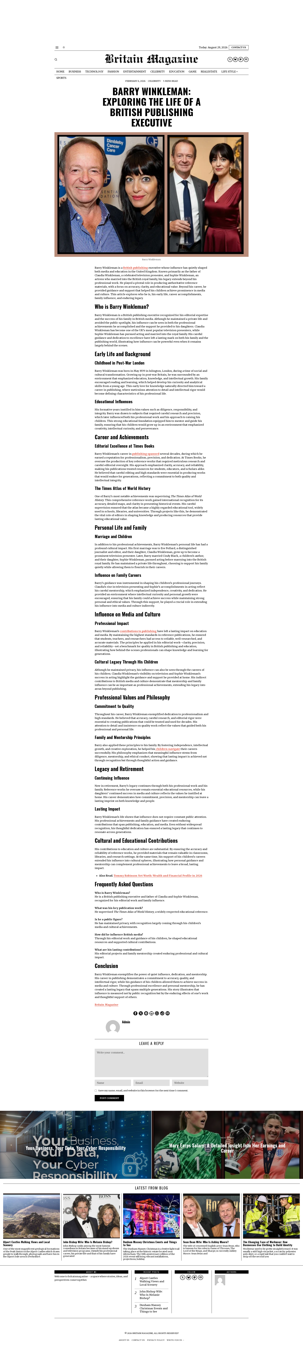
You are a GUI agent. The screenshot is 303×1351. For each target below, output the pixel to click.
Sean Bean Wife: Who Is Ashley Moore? (206, 1241)
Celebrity (154, 81)
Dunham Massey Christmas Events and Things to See (150, 1243)
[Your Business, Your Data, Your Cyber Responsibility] (75, 1145)
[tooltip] (230, 59)
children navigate (167, 749)
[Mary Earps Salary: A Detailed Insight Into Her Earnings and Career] (227, 1145)
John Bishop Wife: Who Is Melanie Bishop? (87, 1241)
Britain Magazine (106, 1004)
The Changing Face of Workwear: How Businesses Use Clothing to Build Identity (267, 1243)
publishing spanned (145, 453)
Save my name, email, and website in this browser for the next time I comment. (143, 1090)
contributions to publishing (138, 631)
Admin (126, 1021)
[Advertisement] (94, 22)
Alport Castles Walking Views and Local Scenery (26, 1243)
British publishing (135, 267)
